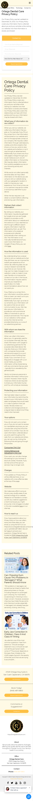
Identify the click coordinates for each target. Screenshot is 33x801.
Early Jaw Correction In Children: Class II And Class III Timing (15, 634)
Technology (19, 8)
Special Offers (10, 8)
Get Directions (16, 679)
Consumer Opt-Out (12, 447)
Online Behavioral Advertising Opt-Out (12, 452)
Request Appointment (16, 695)
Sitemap (20, 778)
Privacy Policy (13, 778)
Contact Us (27, 8)
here (9, 246)
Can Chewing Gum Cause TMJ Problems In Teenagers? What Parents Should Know (16, 579)
